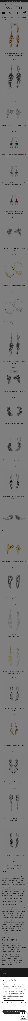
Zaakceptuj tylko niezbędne (14, 1002)
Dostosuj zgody (14, 1007)
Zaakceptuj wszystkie (14, 1011)
